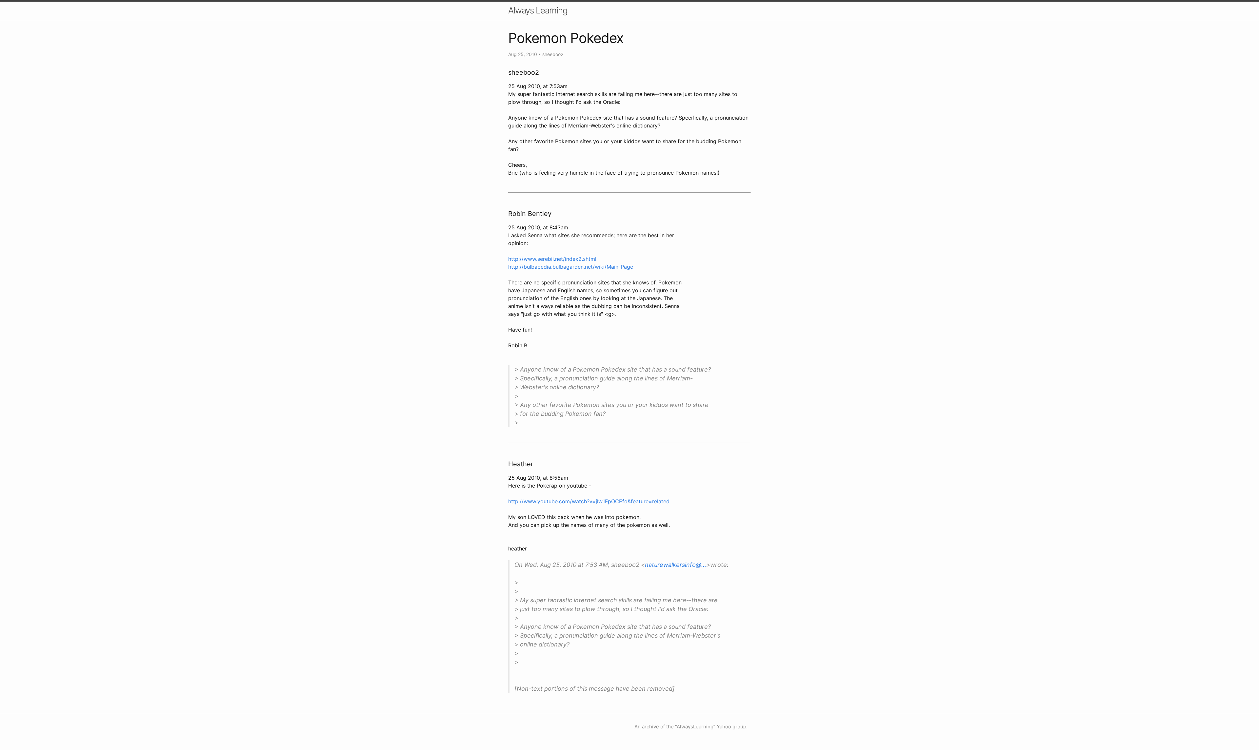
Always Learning (538, 10)
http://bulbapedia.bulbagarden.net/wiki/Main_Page (570, 266)
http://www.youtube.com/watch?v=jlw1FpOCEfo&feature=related (588, 501)
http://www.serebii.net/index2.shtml (552, 259)
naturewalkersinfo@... (675, 564)
